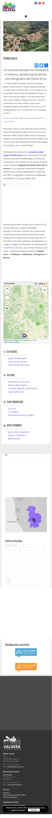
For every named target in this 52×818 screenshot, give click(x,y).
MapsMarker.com (9, 340)
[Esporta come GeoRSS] (45, 283)
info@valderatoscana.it (16, 767)
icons (21, 340)
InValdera (6, 793)
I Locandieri (13, 412)
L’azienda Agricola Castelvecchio (22, 388)
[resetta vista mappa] (7, 308)
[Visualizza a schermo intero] (7, 297)
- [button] (7, 292)
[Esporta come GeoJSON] (43, 283)
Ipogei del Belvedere (17, 358)
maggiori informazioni (18, 810)
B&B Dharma (14, 438)
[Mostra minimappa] (46, 336)
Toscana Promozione (10, 797)
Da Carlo (12, 408)
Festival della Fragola (17, 385)
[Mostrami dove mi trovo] (7, 303)
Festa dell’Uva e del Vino (19, 381)
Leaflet (17, 340)
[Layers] (44, 289)
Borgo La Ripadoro (16, 435)
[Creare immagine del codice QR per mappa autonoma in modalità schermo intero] (40, 283)
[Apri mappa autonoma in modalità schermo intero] (38, 283)
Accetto (34, 810)
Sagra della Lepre (16, 391)
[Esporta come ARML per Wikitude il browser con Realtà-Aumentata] (47, 283)
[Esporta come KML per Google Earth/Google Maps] (36, 283)
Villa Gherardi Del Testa (18, 365)
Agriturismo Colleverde (18, 432)
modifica (16, 342)
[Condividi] (46, 65)
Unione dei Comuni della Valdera (14, 795)
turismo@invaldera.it (15, 785)
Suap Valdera (7, 775)
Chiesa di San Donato (17, 361)
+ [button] (7, 288)
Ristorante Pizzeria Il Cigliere (21, 415)
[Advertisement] (26, 613)
